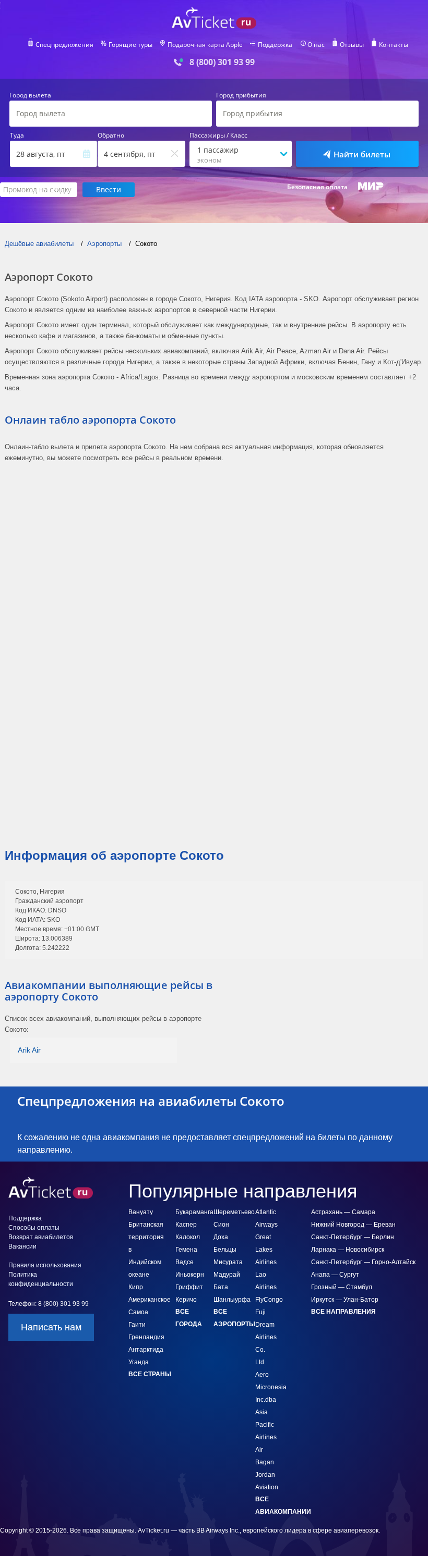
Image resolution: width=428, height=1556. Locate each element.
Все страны (149, 1374)
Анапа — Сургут (335, 1274)
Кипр (135, 1287)
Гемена (186, 1249)
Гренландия (146, 1337)
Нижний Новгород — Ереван (353, 1224)
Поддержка (275, 45)
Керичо (186, 1299)
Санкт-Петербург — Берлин (352, 1237)
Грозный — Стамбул (341, 1287)
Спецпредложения (64, 45)
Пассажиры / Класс (218, 135)
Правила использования (44, 1265)
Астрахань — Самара (343, 1212)
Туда (17, 135)
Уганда (138, 1362)
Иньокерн (189, 1274)
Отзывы (352, 45)
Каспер (186, 1224)
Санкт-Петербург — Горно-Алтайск (363, 1262)
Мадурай (226, 1274)
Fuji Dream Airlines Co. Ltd (266, 1337)
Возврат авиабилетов (40, 1237)
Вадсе (184, 1262)
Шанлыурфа (232, 1299)
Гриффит (189, 1287)
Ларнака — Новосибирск (347, 1249)
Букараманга (194, 1212)
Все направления (343, 1311)
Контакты (393, 45)
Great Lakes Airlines (266, 1249)
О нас (316, 45)
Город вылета (30, 95)
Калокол (187, 1237)
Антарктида (145, 1349)
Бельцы (224, 1249)
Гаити (137, 1324)
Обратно (111, 135)
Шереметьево (234, 1212)
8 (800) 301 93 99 (222, 62)
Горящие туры (130, 45)
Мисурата (228, 1262)
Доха (220, 1237)
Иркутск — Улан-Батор (344, 1299)
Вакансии (22, 1246)
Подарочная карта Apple (205, 45)
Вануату (140, 1212)
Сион (221, 1224)
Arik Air (29, 1050)
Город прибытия (241, 95)
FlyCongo (269, 1299)
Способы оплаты (34, 1227)
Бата (220, 1287)
